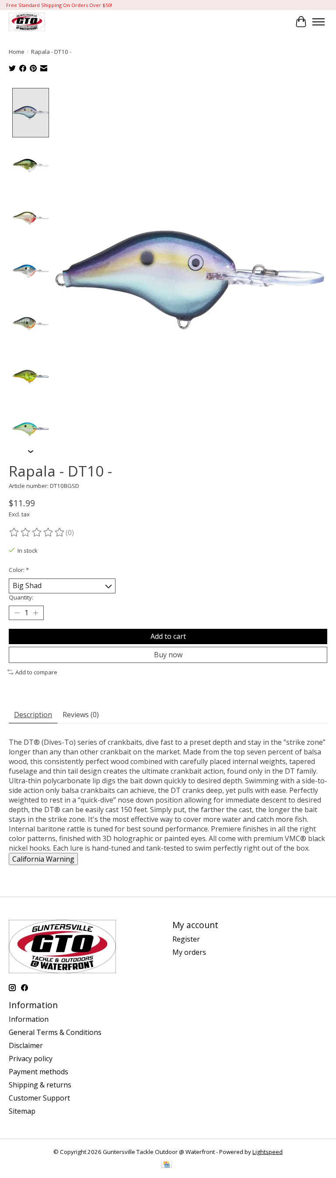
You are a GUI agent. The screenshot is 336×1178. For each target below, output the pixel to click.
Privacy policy (30, 1058)
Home (16, 52)
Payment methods (38, 1071)
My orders (189, 952)
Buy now (168, 654)
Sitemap (22, 1111)
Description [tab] (33, 714)
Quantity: (21, 597)
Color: (19, 570)
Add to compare (36, 672)
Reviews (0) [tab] (81, 714)
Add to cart (168, 636)
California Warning (43, 859)
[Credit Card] (166, 1165)
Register (186, 939)
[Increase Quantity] (35, 612)
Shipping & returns (40, 1085)
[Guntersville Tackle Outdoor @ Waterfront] (27, 22)
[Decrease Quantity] (17, 612)
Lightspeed (267, 1152)
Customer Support (39, 1098)
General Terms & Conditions (55, 1032)
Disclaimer (26, 1045)
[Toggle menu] (318, 22)
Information (29, 1019)
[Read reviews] (37, 532)
